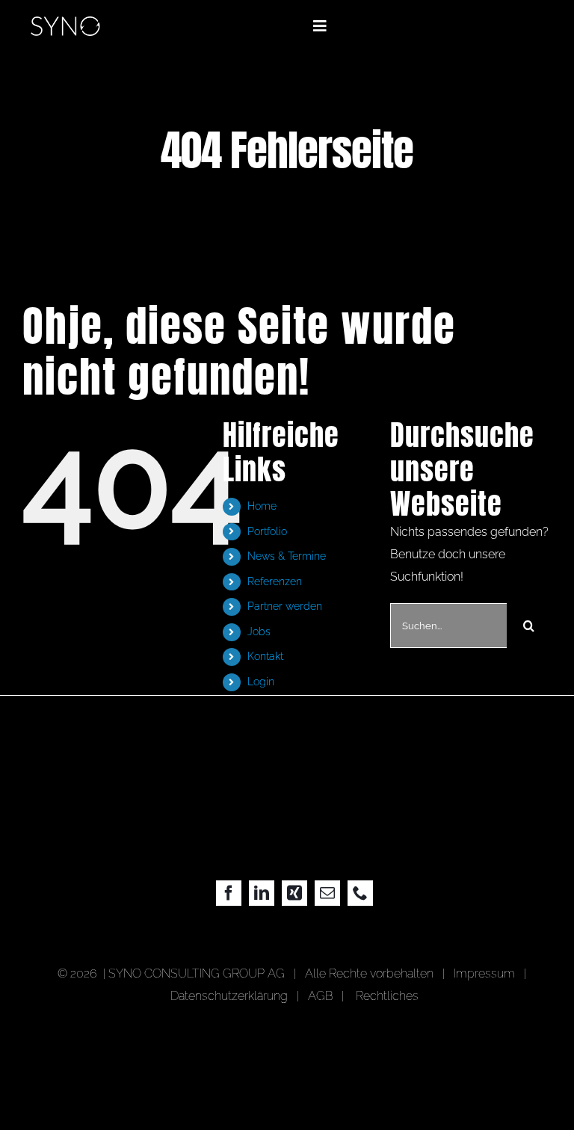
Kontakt (265, 656)
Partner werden (284, 606)
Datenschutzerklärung (229, 996)
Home (262, 506)
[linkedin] (261, 893)
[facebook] (228, 893)
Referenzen (274, 581)
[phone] (360, 893)
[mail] (327, 893)
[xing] (294, 893)
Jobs (259, 631)
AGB (320, 996)
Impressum (487, 973)
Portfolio (267, 531)
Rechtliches (387, 996)
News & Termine (286, 556)
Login (260, 682)
